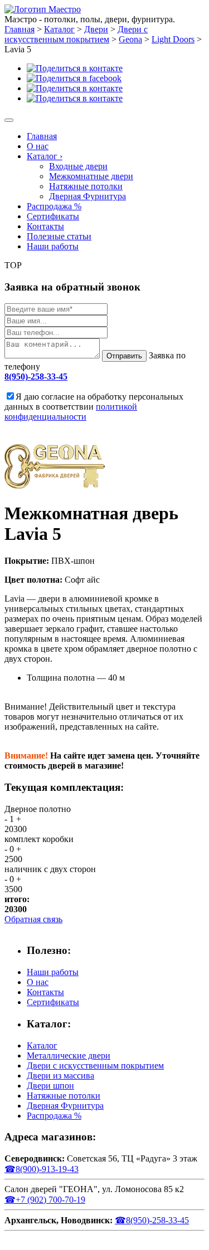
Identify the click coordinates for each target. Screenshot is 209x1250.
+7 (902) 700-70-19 (44, 1199)
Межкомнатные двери (91, 176)
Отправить (124, 356)
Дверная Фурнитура (87, 196)
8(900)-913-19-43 (41, 1169)
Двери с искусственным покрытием (95, 1065)
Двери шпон (50, 1085)
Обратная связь (33, 919)
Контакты (45, 226)
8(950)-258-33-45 (35, 376)
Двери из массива (60, 1075)
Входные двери (78, 166)
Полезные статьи (59, 236)
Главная (42, 136)
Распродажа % (54, 206)
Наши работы (53, 246)
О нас (37, 146)
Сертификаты (53, 216)
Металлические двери (68, 1055)
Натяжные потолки (86, 186)
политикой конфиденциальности (70, 411)
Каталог (44, 156)
